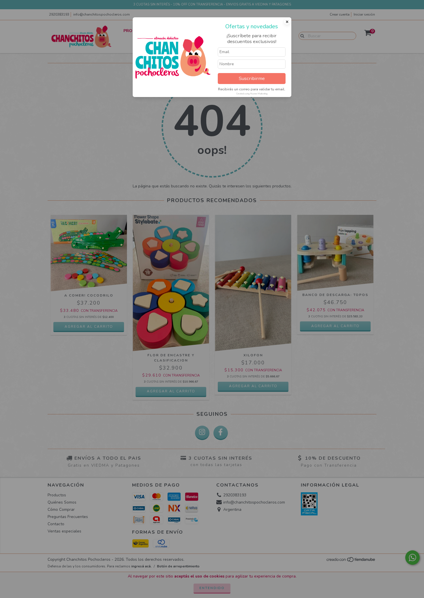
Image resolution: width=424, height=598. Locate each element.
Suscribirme (252, 78)
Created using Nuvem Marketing (251, 93)
